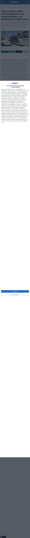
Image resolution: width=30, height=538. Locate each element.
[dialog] (15, 269)
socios (15, 89)
